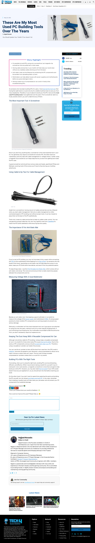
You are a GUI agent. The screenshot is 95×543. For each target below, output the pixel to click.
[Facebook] (83, 2)
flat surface (42, 261)
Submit (12, 412)
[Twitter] (88, 2)
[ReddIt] (44, 54)
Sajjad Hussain (8, 34)
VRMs (46, 319)
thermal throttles (46, 342)
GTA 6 (38, 6)
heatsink (11, 351)
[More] (47, 54)
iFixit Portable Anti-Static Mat (36, 269)
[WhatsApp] (41, 54)
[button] (93, 2)
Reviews (30, 2)
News (15, 2)
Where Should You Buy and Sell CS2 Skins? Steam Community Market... (51, 507)
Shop (47, 522)
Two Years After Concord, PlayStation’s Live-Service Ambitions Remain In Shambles (16, 509)
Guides (35, 2)
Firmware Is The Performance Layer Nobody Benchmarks (34, 507)
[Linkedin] (85, 2)
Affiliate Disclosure (64, 531)
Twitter (48, 531)
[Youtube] (90, 2)
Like (80, 58)
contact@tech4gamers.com (83, 536)
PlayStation (48, 6)
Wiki (40, 2)
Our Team (61, 529)
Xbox (42, 6)
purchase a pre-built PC (35, 378)
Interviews (35, 524)
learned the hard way (49, 89)
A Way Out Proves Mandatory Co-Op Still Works (72, 89)
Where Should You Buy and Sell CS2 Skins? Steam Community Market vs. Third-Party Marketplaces (71, 83)
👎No (16, 388)
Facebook (48, 527)
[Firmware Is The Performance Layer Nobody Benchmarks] (34, 500)
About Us (61, 522)
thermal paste (43, 369)
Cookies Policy (62, 538)
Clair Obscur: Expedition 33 (59, 6)
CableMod (51, 221)
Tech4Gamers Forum (29, 482)
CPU (12, 261)
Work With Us (62, 533)
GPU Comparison (66, 2)
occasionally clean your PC (43, 344)
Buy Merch (57, 2)
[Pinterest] (12, 473)
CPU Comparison (76, 2)
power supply (30, 319)
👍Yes (11, 388)
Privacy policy (62, 535)
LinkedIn (48, 529)
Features (35, 527)
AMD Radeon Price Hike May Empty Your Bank (70, 93)
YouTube (48, 533)
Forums (50, 2)
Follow (79, 61)
